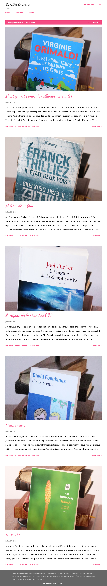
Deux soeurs (15, 425)
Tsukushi (12, 534)
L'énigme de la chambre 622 (29, 315)
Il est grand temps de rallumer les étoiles (38, 96)
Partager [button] (9, 126)
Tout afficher (94, 22)
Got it (61, 583)
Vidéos (31, 12)
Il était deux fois (19, 205)
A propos (20, 12)
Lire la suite (97, 126)
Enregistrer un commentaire (27, 126)
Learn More (49, 583)
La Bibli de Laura (17, 4)
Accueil (7, 12)
